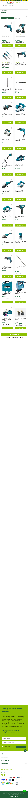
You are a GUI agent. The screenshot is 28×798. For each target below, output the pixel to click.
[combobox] (14, 5)
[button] (2, 3)
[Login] (23, 3)
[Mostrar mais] (14, 350)
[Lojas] (17, 2)
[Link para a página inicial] (2, 10)
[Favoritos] (20, 2)
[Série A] (11, 796)
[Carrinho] (26, 2)
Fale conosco (5, 767)
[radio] (26, 16)
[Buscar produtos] (25, 5)
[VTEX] (16, 796)
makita (5, 10)
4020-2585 (9, 769)
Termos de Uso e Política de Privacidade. (8, 746)
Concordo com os (8, 746)
